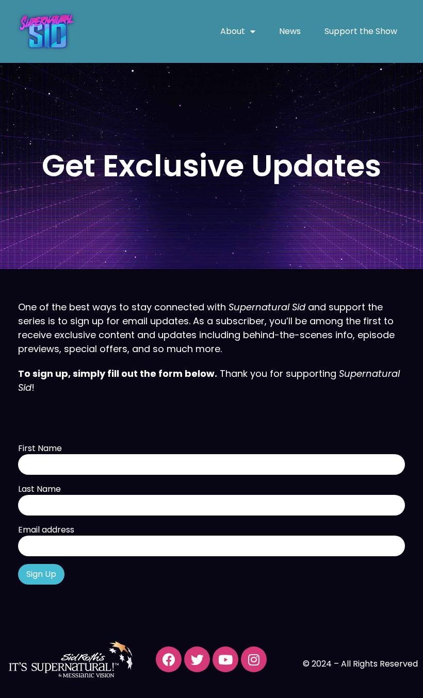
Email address (46, 530)
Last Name (39, 489)
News (290, 31)
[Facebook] (169, 659)
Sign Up (41, 574)
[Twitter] (197, 659)
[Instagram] (254, 659)
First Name (40, 448)
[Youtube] (225, 659)
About (232, 31)
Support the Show (360, 31)
